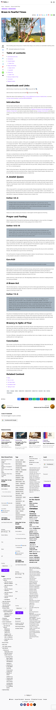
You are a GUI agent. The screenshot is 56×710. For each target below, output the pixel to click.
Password (45, 474)
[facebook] (21, 704)
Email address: (4, 489)
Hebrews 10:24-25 (19, 491)
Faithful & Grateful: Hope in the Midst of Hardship (10, 666)
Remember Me (47, 481)
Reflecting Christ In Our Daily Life (6, 460)
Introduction (10, 59)
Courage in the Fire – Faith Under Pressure (20, 443)
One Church (18, 509)
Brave (9, 377)
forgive (17, 483)
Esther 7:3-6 (11, 74)
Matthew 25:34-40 (19, 507)
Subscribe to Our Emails (8, 639)
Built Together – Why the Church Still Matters (10, 660)
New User (4, 644)
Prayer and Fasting (12, 65)
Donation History (19, 628)
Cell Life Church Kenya (8, 586)
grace (17, 487)
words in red (18, 518)
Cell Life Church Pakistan (8, 589)
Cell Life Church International (6, 602)
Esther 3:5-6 (11, 63)
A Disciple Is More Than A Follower (6, 474)
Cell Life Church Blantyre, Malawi (8, 582)
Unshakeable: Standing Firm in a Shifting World (10, 685)
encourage (18, 473)
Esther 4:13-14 (12, 68)
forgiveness (22, 483)
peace (23, 509)
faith (23, 477)
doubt (17, 471)
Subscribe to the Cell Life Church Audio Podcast (8, 653)
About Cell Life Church (7, 579)
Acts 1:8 (31, 497)
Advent (36, 497)
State (2, 549)
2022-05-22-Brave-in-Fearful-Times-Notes (14, 89)
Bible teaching (19, 463)
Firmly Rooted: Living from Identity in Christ (10, 672)
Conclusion (10, 79)
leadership (18, 503)
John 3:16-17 (18, 499)
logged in (9, 415)
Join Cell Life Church (6, 626)
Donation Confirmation (5, 619)
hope (22, 493)
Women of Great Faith (11, 111)
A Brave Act (10, 72)
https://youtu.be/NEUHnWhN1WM (24, 98)
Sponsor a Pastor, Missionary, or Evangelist (8, 615)
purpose (31, 557)
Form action (4, 503)
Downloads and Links (13, 56)
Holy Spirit (18, 493)
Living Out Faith (19, 505)
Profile (30, 610)
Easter (21, 471)
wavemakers (9, 392)
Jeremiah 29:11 (19, 497)
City (2, 542)
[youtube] (28, 704)
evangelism (18, 477)
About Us (31, 492)
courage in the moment (42, 111)
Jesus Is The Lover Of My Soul (6, 470)
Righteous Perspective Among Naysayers (40, 109)
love (24, 505)
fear (44, 390)
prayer (36, 555)
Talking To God (11, 386)
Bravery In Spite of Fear (13, 76)
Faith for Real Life (19, 479)
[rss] (31, 704)
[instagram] (24, 704)
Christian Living (19, 467)
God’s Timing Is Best (5, 463)
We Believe (7, 599)
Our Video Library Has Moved (6, 647)
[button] (4, 1)
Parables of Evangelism (6, 466)
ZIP (2, 556)
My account (5, 642)
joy (23, 501)
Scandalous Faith (11, 384)
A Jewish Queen (11, 61)
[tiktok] (34, 704)
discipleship (23, 469)
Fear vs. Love (11, 380)
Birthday (3, 529)
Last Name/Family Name (6, 522)
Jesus (24, 497)
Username (45, 467)
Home (2, 6)
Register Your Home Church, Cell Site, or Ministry (9, 635)
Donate (31, 464)
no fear (48, 390)
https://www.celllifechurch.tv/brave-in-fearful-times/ (35, 96)
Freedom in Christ (19, 485)
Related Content (11, 81)
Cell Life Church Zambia (8, 593)
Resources (7, 6)
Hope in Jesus (19, 495)
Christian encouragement (21, 465)
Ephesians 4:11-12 (19, 475)
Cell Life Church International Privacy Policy (6, 606)
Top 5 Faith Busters (48, 443)
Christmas (18, 469)
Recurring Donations (20, 626)
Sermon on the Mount (20, 514)
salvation (18, 512)
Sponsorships (5, 689)
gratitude (21, 487)
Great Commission (19, 489)
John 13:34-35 (19, 501)
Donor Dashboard (6, 621)
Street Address (4, 535)
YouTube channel (10, 98)
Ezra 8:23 (11, 70)
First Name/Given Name (6, 496)
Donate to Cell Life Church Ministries (8, 611)
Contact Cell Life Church (8, 596)
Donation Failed (32, 589)
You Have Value (11, 382)
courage (12, 390)
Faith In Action (19, 481)
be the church (19, 461)
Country (3, 563)
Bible (24, 461)
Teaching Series (9, 656)
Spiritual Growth (19, 516)
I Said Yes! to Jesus (7, 623)
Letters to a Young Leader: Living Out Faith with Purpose (10, 679)
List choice (3, 508)
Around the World (33, 458)
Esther (16, 390)
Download (29, 89)
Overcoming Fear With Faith (6, 442)
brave (8, 390)
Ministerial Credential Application (7, 630)
